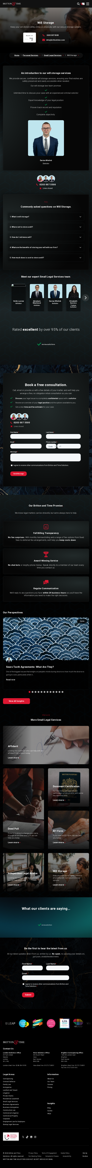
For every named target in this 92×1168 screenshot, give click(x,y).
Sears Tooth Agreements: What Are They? (30, 666)
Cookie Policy (65, 1153)
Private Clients (8, 1096)
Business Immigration (11, 1107)
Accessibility (67, 1156)
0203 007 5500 (53, 35)
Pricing (49, 1087)
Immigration (7, 1087)
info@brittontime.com (55, 40)
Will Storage (72, 55)
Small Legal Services (52, 55)
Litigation (6, 1093)
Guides (49, 1111)
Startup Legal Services (11, 1124)
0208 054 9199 (21, 1065)
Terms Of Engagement (49, 1153)
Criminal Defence (9, 1081)
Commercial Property (10, 1116)
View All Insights (16, 701)
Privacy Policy (33, 1153)
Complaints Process (52, 1156)
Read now (10, 680)
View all (31, 39)
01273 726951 (49, 1065)
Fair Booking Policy (35, 1156)
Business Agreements (11, 1104)
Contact (83, 4)
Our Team (50, 1081)
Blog (49, 1108)
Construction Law (9, 1110)
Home (16, 55)
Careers (50, 1084)
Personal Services (30, 55)
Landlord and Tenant (10, 1090)
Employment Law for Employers (14, 1121)
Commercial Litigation (11, 1113)
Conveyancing (8, 1079)
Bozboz (85, 1156)
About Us (50, 1079)
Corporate (6, 1119)
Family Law (7, 1084)
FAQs (49, 1113)
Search (78, 4)
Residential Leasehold (11, 1099)
